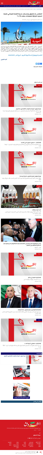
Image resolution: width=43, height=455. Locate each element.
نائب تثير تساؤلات (36, 210)
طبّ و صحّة (24, 445)
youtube (29, 438)
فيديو (39, 446)
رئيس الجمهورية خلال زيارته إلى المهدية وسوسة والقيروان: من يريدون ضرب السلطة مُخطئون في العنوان (22, 244)
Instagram (28, 438)
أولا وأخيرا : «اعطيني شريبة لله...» (32, 343)
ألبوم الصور (31, 442)
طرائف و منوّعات (16, 445)
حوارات (17, 443)
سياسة (35, 9)
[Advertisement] (21, 411)
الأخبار (40, 6)
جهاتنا (25, 443)
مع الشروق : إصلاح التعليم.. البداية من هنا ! (30, 176)
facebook (34, 438)
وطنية (18, 442)
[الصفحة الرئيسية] (33, 2)
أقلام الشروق (38, 442)
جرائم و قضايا (31, 443)
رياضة (39, 445)
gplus (31, 438)
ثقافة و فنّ (38, 443)
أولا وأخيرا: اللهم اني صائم (34, 277)
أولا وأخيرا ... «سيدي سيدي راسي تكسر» (31, 142)
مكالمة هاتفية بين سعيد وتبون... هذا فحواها (29, 310)
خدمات (10, 443)
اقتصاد (25, 442)
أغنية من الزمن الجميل (16, 447)
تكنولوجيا (9, 442)
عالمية (10, 445)
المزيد (2, 3)
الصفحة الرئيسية (39, 9)
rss (33, 438)
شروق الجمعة (30, 445)
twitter (36, 438)
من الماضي (31, 446)
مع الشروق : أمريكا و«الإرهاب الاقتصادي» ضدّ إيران (28, 109)
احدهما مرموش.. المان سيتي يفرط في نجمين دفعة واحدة (23, 6)
